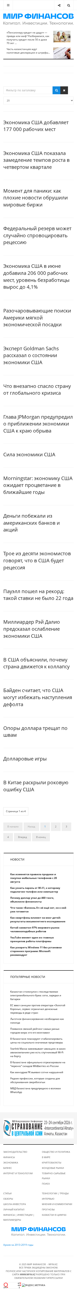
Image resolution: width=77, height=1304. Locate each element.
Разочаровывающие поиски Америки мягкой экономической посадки (37, 317)
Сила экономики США (29, 454)
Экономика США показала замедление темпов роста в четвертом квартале (36, 160)
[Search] (69, 5)
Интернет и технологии (18, 1173)
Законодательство (15, 1151)
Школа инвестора (14, 1204)
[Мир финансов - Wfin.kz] (38, 19)
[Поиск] (57, 90)
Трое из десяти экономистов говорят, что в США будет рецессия (37, 560)
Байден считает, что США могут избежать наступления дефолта (37, 697)
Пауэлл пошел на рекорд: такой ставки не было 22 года (38, 595)
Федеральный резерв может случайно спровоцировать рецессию (37, 235)
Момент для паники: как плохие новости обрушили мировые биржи (35, 197)
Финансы (9, 1157)
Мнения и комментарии (57, 1204)
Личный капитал (13, 1209)
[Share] (59, 5)
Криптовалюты (51, 1162)
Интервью (48, 1198)
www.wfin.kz (27, 1274)
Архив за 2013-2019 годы (18, 1245)
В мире (46, 1157)
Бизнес (7, 1167)
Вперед (22, 837)
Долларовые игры (25, 758)
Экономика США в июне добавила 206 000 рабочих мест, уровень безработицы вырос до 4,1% (36, 276)
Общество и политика (56, 1151)
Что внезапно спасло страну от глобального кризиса (37, 389)
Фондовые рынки (53, 1167)
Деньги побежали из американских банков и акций (31, 522)
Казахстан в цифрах (54, 1214)
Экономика (10, 1162)
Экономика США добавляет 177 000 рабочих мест (36, 126)
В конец (41, 837)
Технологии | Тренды (55, 1193)
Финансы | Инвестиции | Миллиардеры (18, 1217)
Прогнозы (48, 1209)
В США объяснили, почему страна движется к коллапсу (36, 663)
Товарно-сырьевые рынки (54, 1176)
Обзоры (8, 1198)
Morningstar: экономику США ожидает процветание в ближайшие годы (37, 485)
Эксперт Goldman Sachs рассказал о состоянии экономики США (31, 355)
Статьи (7, 1193)
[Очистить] (64, 90)
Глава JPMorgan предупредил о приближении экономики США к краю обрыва (38, 423)
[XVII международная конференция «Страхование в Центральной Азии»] (38, 1128)
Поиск (46, 1183)
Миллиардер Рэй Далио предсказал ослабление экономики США (31, 628)
